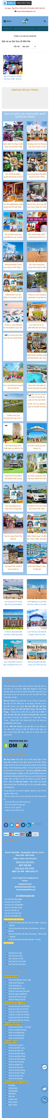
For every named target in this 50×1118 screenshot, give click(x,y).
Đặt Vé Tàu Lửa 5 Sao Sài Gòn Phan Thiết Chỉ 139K (36, 205)
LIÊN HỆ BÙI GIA (12, 841)
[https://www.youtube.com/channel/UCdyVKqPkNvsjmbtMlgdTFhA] (37, 824)
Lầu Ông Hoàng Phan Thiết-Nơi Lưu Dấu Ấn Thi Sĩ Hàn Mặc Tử (13, 447)
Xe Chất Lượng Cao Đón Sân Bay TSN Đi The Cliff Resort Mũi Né (37, 477)
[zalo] (28, 825)
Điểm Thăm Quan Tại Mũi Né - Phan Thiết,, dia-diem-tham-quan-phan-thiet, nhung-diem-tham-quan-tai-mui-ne (37, 537)
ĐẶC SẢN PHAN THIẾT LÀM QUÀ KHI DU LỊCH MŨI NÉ (36, 236)
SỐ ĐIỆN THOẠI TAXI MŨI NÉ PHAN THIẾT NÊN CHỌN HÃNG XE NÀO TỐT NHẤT (37, 507)
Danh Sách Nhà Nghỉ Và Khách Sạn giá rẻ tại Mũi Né (37, 387)
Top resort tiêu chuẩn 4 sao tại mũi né (13, 567)
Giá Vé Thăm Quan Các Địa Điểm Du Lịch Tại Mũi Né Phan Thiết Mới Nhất (13, 236)
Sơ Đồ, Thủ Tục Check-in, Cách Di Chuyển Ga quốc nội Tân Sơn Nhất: (37, 405)
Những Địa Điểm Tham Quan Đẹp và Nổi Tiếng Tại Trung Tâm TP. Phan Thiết (13, 266)
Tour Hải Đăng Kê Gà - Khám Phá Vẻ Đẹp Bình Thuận (13, 507)
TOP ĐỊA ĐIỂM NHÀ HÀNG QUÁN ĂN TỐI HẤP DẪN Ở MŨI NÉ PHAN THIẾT (13, 206)
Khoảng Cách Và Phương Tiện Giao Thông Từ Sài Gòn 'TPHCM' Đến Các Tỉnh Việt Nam (37, 145)
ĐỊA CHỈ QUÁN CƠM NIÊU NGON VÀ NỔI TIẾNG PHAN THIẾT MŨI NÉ (36, 175)
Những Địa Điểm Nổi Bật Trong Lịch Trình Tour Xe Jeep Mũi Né (37, 663)
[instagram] (23, 825)
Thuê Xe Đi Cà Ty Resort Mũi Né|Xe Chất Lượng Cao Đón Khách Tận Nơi (13, 477)
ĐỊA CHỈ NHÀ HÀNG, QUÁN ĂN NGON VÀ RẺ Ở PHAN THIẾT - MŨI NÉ (13, 175)
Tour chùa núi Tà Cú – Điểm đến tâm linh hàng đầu (37, 326)
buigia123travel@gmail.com (26, 11)
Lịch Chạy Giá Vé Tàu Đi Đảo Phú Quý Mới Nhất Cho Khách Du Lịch (13, 603)
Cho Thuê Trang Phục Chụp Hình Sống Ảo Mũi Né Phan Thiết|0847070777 (37, 266)
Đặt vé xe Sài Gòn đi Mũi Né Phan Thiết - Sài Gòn (13, 77)
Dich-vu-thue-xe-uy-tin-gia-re (24, 29)
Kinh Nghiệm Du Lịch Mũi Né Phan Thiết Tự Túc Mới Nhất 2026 (36, 603)
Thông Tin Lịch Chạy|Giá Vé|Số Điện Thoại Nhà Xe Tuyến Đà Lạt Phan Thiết (37, 296)
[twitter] (11, 825)
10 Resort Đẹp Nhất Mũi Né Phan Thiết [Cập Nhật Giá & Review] (13, 633)
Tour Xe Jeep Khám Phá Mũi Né (13, 537)
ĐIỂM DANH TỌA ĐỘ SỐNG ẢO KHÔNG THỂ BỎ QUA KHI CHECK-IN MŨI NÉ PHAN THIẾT (13, 296)
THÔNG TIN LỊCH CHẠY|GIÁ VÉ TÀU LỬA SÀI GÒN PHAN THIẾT (13, 417)
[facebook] (6, 825)
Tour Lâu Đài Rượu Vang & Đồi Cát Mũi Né (13, 386)
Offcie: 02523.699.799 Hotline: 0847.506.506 (29, 8)
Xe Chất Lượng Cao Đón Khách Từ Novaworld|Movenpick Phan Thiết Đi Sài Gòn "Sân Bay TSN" (37, 447)
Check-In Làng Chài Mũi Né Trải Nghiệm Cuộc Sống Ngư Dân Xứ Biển (13, 326)
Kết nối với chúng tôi (14, 819)
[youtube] (17, 825)
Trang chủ (7, 29)
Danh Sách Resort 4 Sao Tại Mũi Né (37, 567)
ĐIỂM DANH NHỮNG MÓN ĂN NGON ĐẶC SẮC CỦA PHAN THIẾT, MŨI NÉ (37, 356)
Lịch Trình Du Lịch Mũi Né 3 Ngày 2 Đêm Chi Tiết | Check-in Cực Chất (36, 633)
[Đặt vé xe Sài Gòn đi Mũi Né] (25, 21)
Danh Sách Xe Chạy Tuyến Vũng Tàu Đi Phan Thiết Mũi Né (13, 145)
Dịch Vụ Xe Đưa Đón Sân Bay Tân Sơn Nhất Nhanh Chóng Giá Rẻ (13, 336)
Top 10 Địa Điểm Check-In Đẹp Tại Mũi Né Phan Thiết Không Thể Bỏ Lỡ (13, 663)
